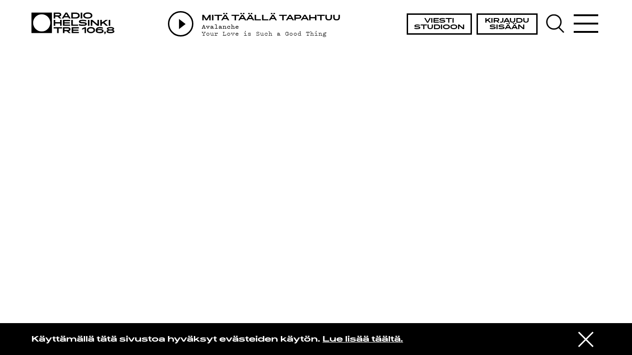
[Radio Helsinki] (75, 23)
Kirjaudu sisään (507, 24)
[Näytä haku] (559, 23)
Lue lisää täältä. (362, 339)
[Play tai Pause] (180, 24)
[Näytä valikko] (586, 23)
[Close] (585, 338)
